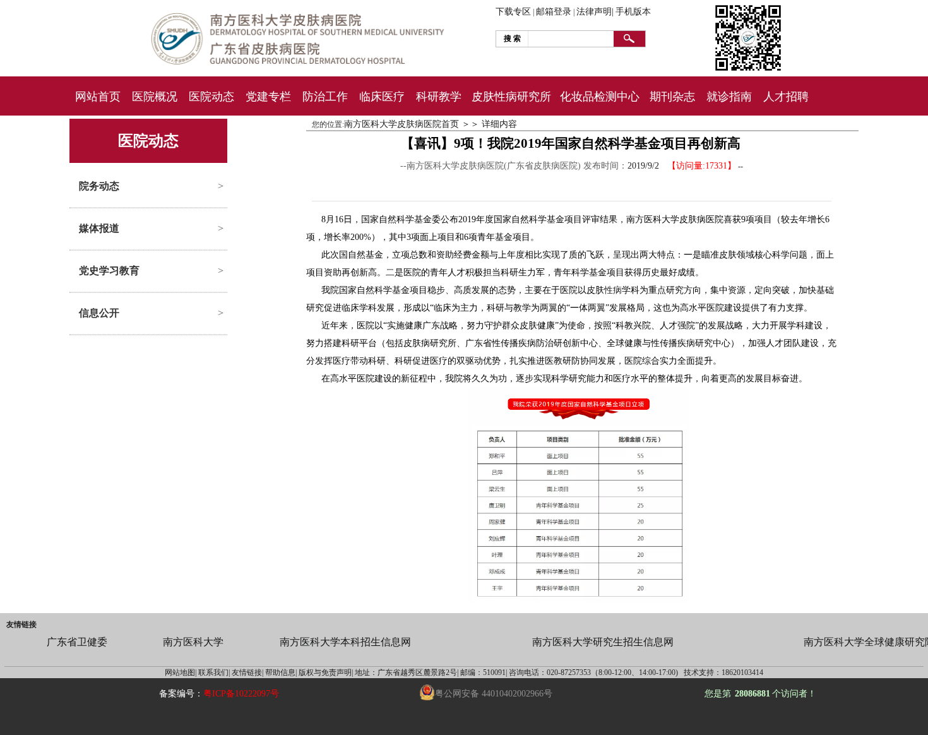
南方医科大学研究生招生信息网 (603, 641)
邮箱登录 (553, 11)
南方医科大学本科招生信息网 (345, 641)
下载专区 (513, 11)
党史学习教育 (109, 270)
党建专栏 (268, 96)
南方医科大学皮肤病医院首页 (401, 124)
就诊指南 (729, 96)
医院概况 (154, 96)
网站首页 (98, 96)
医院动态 (211, 96)
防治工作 (325, 96)
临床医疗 (382, 96)
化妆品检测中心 (599, 96)
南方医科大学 (193, 641)
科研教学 (438, 96)
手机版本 (633, 11)
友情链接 (21, 624)
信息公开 (99, 313)
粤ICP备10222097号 (241, 693)
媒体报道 (99, 228)
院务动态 (99, 186)
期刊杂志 (672, 96)
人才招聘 (786, 96)
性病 (613, 290)
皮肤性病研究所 (511, 96)
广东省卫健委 (77, 641)
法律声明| (595, 11)
